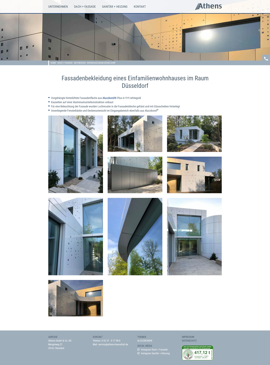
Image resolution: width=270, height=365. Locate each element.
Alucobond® (109, 98)
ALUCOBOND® (144, 340)
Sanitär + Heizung (115, 6)
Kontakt (140, 6)
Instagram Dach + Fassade (154, 349)
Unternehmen (58, 6)
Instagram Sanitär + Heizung (155, 353)
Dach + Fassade (85, 6)
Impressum (188, 336)
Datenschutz (189, 340)
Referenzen (80, 63)
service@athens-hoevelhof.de (113, 344)
